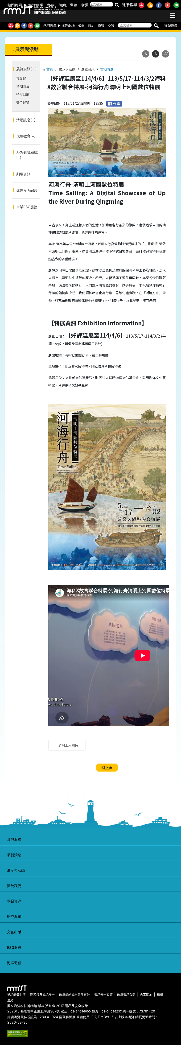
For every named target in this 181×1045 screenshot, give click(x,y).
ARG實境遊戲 (27, 155)
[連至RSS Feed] (151, 4)
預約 (62, 5)
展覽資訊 (26, 69)
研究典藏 (14, 916)
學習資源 (14, 901)
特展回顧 (22, 94)
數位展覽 (22, 102)
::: (6, 24)
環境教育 (26, 136)
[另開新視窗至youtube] (168, 4)
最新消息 (14, 855)
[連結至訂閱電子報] (37, 26)
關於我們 (14, 886)
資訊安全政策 (103, 994)
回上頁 (107, 767)
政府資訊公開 (126, 994)
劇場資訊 (23, 174)
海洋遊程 (14, 963)
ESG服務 (14, 947)
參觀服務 (14, 839)
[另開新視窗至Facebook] (160, 4)
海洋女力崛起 (26, 190)
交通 (85, 5)
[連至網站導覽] (142, 4)
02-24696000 (80, 1011)
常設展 (21, 78)
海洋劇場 (35, 5)
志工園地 (146, 994)
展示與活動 (16, 870)
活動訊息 (26, 120)
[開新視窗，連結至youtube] (30, 26)
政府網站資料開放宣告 (74, 994)
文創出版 (14, 932)
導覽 (73, 5)
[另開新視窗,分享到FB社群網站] (114, 103)
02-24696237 (112, 1011)
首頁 (49, 69)
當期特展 (22, 86)
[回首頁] (30, 9)
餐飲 (51, 5)
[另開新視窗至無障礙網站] (17, 1033)
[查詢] (117, 5)
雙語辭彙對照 (16, 994)
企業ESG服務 (26, 207)
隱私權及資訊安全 (42, 994)
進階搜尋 (129, 4)
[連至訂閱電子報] (177, 4)
